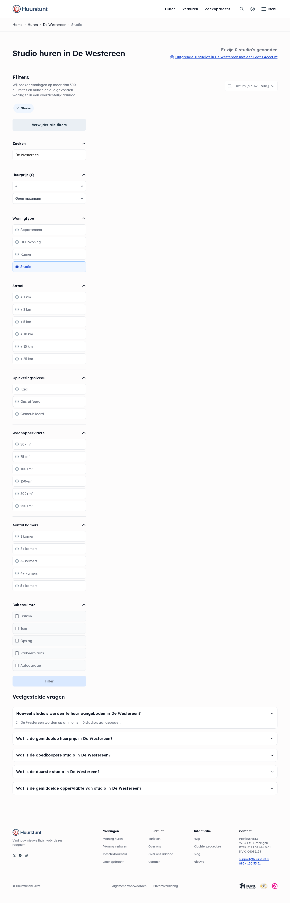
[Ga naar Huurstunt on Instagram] (26, 855)
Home (18, 25)
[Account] (252, 9)
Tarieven (154, 839)
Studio (26, 108)
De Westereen (54, 25)
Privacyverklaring (165, 886)
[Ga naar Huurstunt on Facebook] (20, 855)
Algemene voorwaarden (129, 886)
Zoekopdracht (113, 862)
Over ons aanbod (160, 854)
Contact (154, 862)
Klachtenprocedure (207, 846)
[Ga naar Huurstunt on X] (14, 855)
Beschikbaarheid (115, 854)
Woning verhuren (115, 846)
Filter (49, 681)
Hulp (197, 839)
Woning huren (113, 839)
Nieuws (199, 862)
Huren (33, 25)
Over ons (154, 846)
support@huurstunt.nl (254, 859)
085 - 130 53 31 (250, 863)
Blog (197, 854)
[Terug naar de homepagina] (30, 9)
